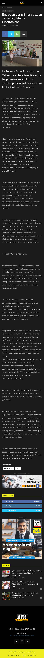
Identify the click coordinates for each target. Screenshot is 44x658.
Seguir (38, 506)
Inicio (3, 7)
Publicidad (12, 652)
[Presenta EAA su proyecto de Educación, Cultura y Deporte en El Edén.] (6, 585)
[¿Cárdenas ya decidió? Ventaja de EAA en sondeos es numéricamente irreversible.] (6, 574)
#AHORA (10, 7)
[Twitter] (11, 34)
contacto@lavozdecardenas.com (22, 635)
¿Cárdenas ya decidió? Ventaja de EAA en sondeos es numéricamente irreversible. (26, 573)
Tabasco (11, 11)
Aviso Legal (21, 652)
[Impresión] (23, 34)
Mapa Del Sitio (30, 652)
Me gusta (37, 501)
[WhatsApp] (17, 34)
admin (6, 25)
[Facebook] (5, 34)
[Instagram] (22, 641)
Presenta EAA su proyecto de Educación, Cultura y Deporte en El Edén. (25, 584)
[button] (3, 3)
